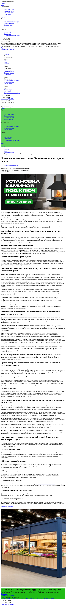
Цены (2, 5)
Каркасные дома (9, 11)
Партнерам (7, 34)
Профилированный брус (11, 21)
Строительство (8, 14)
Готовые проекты (9, 9)
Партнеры (4, 47)
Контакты (3, 17)
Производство (8, 25)
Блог (2, 28)
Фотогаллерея (8, 32)
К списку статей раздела (11, 165)
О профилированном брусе (12, 35)
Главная (3, 3)
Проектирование (9, 12)
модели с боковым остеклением (45, 484)
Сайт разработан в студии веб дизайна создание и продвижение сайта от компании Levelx (27, 598)
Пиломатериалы (9, 23)
